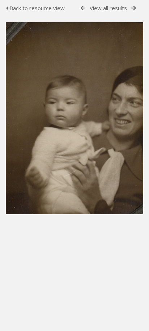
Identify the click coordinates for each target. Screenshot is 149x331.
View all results (108, 8)
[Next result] (133, 8)
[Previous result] (83, 8)
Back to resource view (36, 8)
